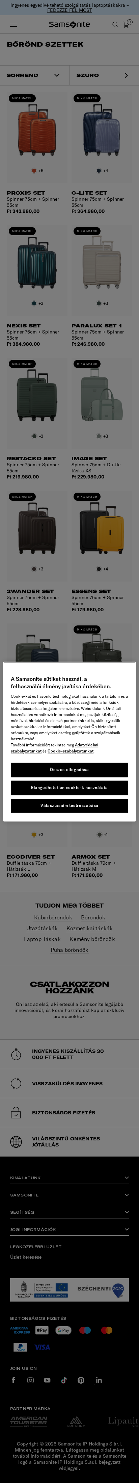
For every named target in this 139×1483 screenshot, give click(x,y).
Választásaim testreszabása (69, 805)
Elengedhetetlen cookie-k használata (69, 787)
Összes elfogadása (69, 769)
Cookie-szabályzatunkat (70, 751)
